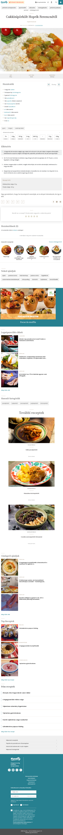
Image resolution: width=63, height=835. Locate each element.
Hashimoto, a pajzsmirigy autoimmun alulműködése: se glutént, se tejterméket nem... (32, 357)
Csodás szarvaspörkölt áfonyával (31, 537)
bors (5, 115)
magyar (10, 128)
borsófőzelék (54, 279)
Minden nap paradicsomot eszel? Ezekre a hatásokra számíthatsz (32, 339)
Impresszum (31, 782)
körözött (35, 279)
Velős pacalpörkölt (31, 450)
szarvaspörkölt (24, 403)
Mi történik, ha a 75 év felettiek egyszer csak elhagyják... (33, 375)
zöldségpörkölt (34, 10)
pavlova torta (12, 275)
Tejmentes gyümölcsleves (27, 663)
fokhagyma (13, 95)
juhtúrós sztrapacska (9, 8)
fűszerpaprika (11, 104)
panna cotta (35, 275)
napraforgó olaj (11, 118)
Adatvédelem (31, 778)
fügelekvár (44, 275)
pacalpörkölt (5, 403)
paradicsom (10, 98)
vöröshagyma (16, 92)
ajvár (4, 275)
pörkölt (26, 10)
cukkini (12, 90)
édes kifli (21, 625)
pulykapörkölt (34, 403)
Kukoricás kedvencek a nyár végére (17, 746)
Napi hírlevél (16, 804)
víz (8, 121)
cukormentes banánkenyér (10, 279)
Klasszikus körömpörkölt (31, 493)
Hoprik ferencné (31, 22)
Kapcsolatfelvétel (31, 780)
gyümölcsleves (23, 660)
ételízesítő (7, 112)
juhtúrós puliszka (55, 8)
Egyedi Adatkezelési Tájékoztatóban (22, 822)
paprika (9, 101)
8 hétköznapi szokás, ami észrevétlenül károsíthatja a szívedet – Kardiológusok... (32, 580)
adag (54, 84)
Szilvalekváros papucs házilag (28, 628)
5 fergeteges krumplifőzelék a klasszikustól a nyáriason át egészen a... (33, 563)
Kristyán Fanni (31, 543)
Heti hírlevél (25, 804)
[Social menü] (48, 2)
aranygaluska (42, 8)
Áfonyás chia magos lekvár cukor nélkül (16, 693)
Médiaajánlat (31, 784)
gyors (3, 128)
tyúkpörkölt (15, 403)
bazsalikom (12, 107)
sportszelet (22, 8)
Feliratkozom (31, 796)
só (5, 109)
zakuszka (32, 8)
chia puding (25, 279)
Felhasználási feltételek (31, 776)
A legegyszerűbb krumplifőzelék (29, 646)
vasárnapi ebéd (19, 128)
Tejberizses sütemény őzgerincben (15, 706)
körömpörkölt (44, 403)
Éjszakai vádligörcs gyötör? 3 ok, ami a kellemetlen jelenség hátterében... (31, 598)
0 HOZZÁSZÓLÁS (39, 25)
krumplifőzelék (23, 642)
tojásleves (43, 279)
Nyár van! (21, 353)
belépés (15, 230)
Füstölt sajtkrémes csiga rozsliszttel (15, 720)
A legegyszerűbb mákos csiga (13, 700)
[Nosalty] (4, 2)
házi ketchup (24, 275)
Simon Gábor (31, 456)
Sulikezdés (22, 336)
